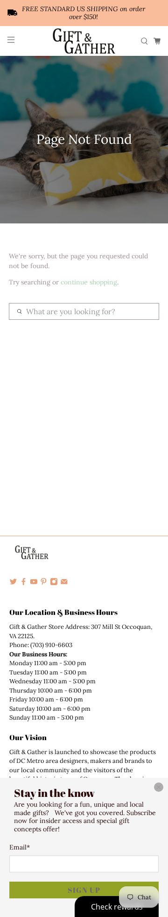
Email (19, 847)
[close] (158, 787)
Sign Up (84, 890)
